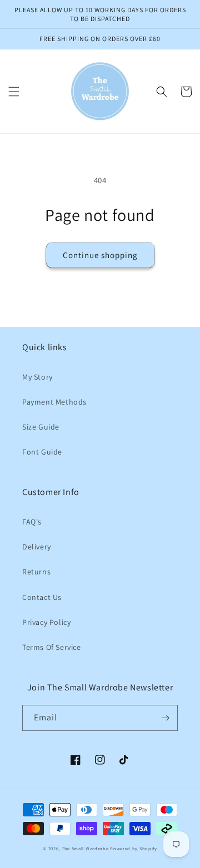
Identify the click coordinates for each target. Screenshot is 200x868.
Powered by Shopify (133, 848)
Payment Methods (54, 402)
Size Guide (40, 427)
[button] (14, 91)
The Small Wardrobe (85, 848)
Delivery (36, 547)
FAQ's (32, 522)
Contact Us (42, 597)
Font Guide (42, 452)
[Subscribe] (165, 718)
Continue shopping (100, 255)
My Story (37, 377)
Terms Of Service (51, 647)
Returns (36, 572)
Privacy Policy (46, 622)
